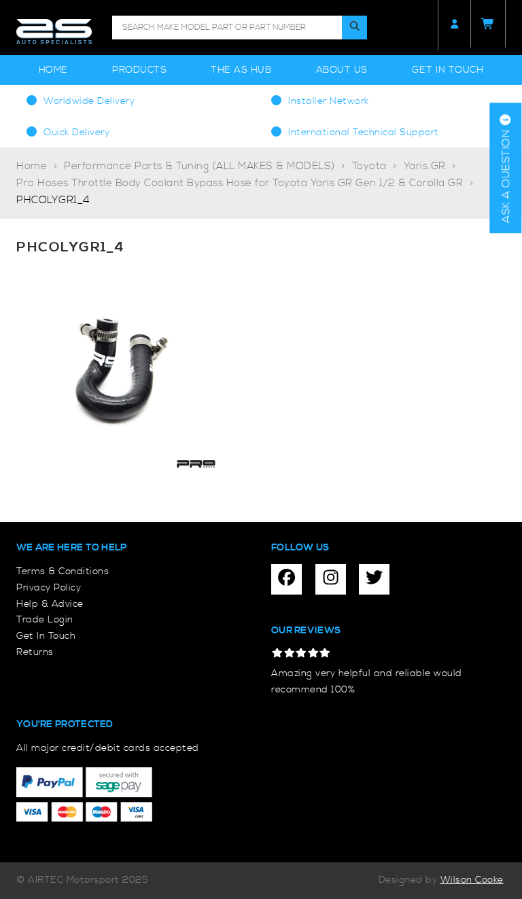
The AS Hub (241, 70)
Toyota (369, 166)
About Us (342, 70)
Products (139, 70)
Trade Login (44, 620)
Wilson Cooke (472, 880)
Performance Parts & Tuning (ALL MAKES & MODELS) (199, 166)
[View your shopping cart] (488, 24)
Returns (35, 652)
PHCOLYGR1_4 (53, 200)
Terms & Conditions (62, 571)
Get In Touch (447, 70)
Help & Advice (50, 604)
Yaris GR (425, 166)
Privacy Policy (48, 588)
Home (53, 70)
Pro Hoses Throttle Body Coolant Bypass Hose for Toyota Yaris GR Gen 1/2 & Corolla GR (239, 183)
